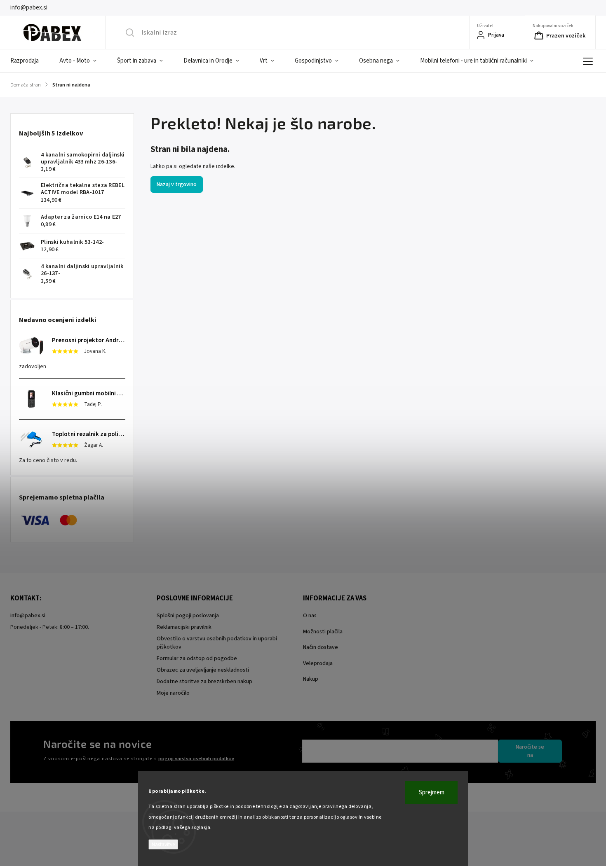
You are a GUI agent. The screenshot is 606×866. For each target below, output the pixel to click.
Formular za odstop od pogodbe (197, 658)
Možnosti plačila (323, 632)
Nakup (310, 679)
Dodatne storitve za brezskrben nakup (204, 681)
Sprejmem (431, 792)
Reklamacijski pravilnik (184, 627)
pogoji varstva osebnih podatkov (196, 758)
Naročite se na (530, 751)
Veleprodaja (318, 663)
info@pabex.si (27, 616)
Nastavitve (163, 844)
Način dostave (320, 647)
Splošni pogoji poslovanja (188, 616)
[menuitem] (29, 60)
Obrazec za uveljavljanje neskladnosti (203, 670)
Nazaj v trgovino (177, 184)
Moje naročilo (173, 693)
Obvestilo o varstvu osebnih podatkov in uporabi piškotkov (217, 643)
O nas (310, 616)
